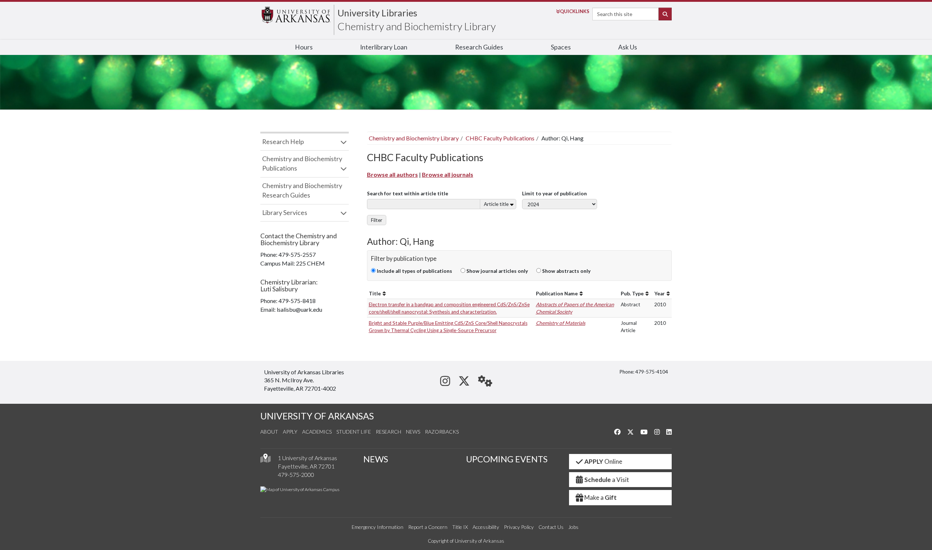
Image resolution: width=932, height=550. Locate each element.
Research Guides (479, 47)
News (413, 432)
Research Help (283, 142)
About (269, 432)
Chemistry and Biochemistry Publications (302, 163)
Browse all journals (447, 174)
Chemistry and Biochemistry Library (416, 26)
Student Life (353, 432)
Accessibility (486, 527)
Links (574, 11)
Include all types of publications (414, 271)
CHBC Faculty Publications (500, 138)
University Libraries (377, 12)
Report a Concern (427, 527)
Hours (304, 47)
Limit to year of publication (554, 193)
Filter (376, 220)
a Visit (606, 479)
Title (375, 293)
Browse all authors (392, 174)
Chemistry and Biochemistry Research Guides (302, 190)
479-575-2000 (296, 474)
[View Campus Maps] (265, 460)
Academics (317, 432)
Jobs (573, 527)
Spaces (561, 47)
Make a (600, 497)
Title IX (460, 527)
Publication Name (557, 293)
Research (388, 432)
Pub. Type (632, 293)
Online (603, 461)
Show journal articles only (496, 271)
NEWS (375, 459)
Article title (496, 204)
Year (659, 293)
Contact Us (551, 527)
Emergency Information (377, 527)
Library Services (284, 212)
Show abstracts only (566, 271)
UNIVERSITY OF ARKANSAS (317, 416)
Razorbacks (442, 432)
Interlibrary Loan (383, 47)
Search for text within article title (407, 193)
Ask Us (627, 47)
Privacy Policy (519, 527)
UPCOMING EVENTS (507, 459)
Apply (290, 432)
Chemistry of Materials (560, 323)
